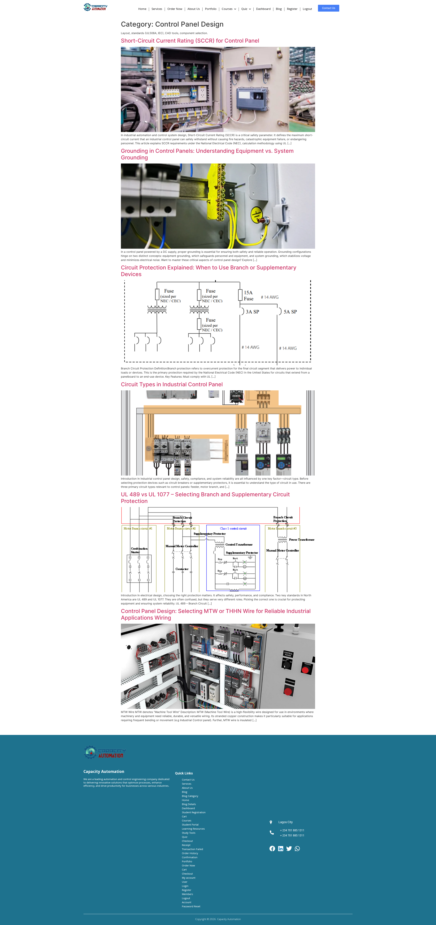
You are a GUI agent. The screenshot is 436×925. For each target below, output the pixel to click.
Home (142, 9)
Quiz (244, 9)
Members (187, 894)
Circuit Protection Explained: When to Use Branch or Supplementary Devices (208, 270)
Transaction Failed (192, 849)
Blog (279, 9)
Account (186, 902)
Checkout (187, 841)
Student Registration (194, 813)
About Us (194, 9)
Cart (184, 817)
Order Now (174, 9)
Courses (227, 9)
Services (157, 9)
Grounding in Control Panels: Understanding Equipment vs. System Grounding (207, 154)
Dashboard (263, 9)
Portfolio (210, 9)
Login (185, 886)
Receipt (186, 845)
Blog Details (189, 804)
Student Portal (190, 825)
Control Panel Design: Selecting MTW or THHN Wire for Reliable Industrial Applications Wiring (216, 614)
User (184, 882)
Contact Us (188, 780)
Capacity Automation (103, 772)
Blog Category (190, 796)
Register (292, 9)
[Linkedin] (281, 848)
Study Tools (188, 833)
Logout (307, 9)
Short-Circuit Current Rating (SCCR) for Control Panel (190, 40)
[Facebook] (272, 848)
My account (188, 878)
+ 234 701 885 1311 (292, 830)
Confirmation (189, 858)
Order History (190, 853)
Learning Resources (193, 829)
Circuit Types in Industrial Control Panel (172, 384)
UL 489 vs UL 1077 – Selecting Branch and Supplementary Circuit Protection (205, 497)
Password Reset (191, 907)
